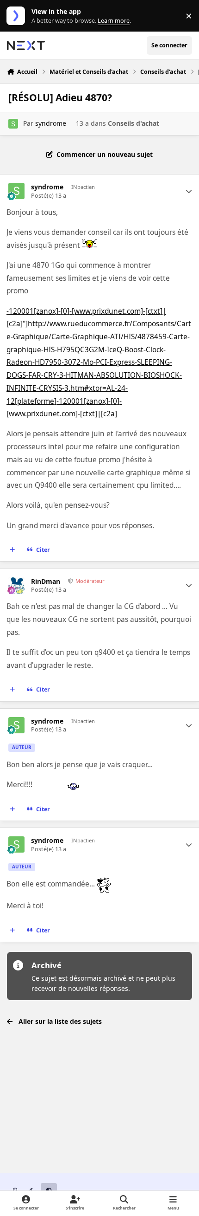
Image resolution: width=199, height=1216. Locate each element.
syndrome (50, 123)
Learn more (18, 16)
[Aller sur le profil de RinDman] (16, 585)
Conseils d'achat (133, 123)
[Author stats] (188, 191)
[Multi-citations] (12, 550)
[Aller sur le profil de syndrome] (13, 124)
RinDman (45, 581)
